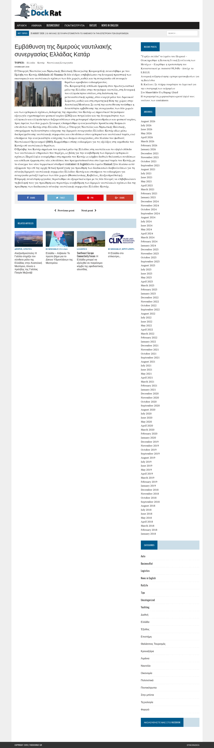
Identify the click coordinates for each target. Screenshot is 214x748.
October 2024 (149, 209)
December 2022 (150, 297)
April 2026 (147, 137)
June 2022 (146, 321)
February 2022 (149, 337)
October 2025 (149, 161)
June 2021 (146, 369)
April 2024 (147, 233)
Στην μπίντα (147, 695)
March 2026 (147, 141)
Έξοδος (145, 629)
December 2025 (150, 153)
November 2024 (150, 205)
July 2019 (146, 461)
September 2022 (150, 309)
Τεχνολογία (147, 702)
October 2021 (149, 353)
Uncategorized (148, 600)
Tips (143, 593)
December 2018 (150, 489)
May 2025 (146, 181)
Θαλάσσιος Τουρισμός (153, 644)
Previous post (66, 210)
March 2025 (147, 189)
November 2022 (150, 301)
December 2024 (150, 201)
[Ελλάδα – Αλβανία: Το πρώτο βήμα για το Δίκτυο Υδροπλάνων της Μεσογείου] (60, 244)
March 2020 (147, 429)
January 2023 (148, 293)
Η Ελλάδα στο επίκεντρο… (116, 254)
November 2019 (150, 445)
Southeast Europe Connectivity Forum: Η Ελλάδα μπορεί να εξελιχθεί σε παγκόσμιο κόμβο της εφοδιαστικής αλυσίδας (90, 261)
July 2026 (146, 125)
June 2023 (146, 273)
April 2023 (147, 281)
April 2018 (147, 521)
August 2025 (148, 169)
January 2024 (148, 245)
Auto (143, 556)
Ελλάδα (31, 62)
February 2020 (149, 433)
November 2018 (150, 493)
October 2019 (149, 449)
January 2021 (148, 389)
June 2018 (146, 513)
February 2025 (149, 193)
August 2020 (148, 409)
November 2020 (150, 397)
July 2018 (146, 509)
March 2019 (147, 477)
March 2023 (147, 285)
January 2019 (148, 485)
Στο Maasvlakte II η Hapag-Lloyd (159, 92)
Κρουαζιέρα (128, 249)
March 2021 (147, 381)
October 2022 (149, 305)
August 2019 (148, 457)
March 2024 (147, 237)
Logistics (82, 249)
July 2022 (146, 317)
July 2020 (146, 413)
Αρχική (21, 25)
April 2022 (147, 329)
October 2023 (149, 257)
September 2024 (150, 213)
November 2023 (150, 253)
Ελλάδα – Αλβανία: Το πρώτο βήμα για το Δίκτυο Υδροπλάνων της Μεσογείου (59, 258)
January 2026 (148, 149)
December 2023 (150, 249)
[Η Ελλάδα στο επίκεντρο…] (122, 244)
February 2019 (149, 481)
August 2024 (148, 217)
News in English (110, 25)
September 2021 (150, 357)
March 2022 (147, 333)
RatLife (93, 25)
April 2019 (147, 473)
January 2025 (148, 197)
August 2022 (148, 313)
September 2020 (150, 405)
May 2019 (146, 469)
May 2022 (146, 325)
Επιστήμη (146, 636)
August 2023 (148, 265)
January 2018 (148, 533)
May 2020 (146, 421)
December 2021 (150, 345)
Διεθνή (18, 249)
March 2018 (147, 525)
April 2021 (147, 377)
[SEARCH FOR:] (182, 33)
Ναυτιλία (145, 665)
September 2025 (150, 165)
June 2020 (146, 417)
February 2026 (149, 145)
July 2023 (146, 269)
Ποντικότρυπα (75, 25)
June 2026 (146, 129)
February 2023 (149, 289)
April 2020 (147, 425)
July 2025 (146, 173)
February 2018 (149, 529)
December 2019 (150, 441)
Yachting (145, 607)
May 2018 (146, 517)
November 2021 (150, 349)
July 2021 (146, 365)
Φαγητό (145, 709)
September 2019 (150, 453)
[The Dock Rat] (44, 11)
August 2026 (148, 121)
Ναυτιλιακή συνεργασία (60, 62)
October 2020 (149, 401)
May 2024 (146, 229)
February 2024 (149, 241)
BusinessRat (53, 25)
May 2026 (146, 133)
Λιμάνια (36, 25)
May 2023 (146, 277)
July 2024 (146, 221)
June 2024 (146, 225)
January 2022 (148, 341)
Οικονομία (146, 673)
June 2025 (146, 177)
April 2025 (147, 185)
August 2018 (148, 505)
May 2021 (146, 373)
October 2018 (149, 497)
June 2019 (146, 465)
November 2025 (150, 157)
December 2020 (150, 393)
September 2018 (150, 501)
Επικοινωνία (193, 745)
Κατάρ (41, 62)
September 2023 (150, 261)
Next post (87, 210)
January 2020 (148, 437)
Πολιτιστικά (147, 680)
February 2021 (149, 385)
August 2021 (148, 361)
